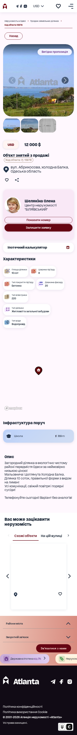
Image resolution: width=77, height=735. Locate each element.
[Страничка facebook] (61, 683)
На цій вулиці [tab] (51, 536)
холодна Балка (54, 167)
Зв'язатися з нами (54, 648)
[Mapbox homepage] (13, 408)
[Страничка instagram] (69, 683)
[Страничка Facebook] (21, 6)
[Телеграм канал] (17, 6)
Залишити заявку (38, 227)
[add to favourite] (58, 6)
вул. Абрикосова (25, 167)
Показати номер (38, 220)
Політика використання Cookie (25, 712)
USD (11, 145)
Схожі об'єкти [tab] (25, 536)
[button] (38, 370)
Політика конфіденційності (22, 706)
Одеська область (26, 171)
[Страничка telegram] (53, 683)
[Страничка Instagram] (25, 6)
